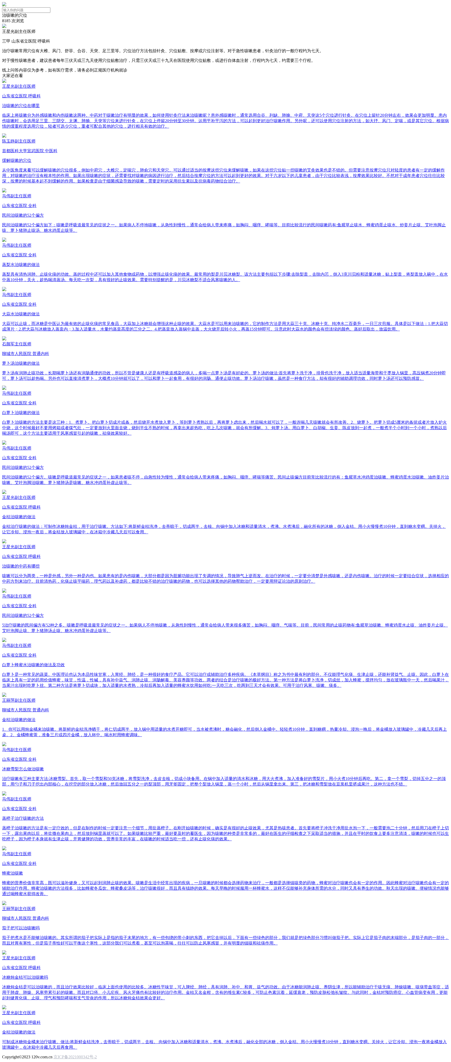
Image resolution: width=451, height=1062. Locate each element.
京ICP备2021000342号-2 (75, 1057)
